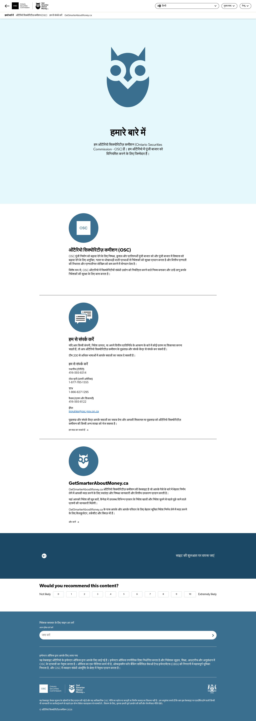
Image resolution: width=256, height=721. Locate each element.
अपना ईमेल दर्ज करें (46, 628)
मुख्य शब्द (227, 6)
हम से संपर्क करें (55, 15)
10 (190, 594)
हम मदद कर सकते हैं (77, 430)
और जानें (72, 522)
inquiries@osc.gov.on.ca (84, 411)
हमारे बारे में (9, 15)
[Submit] (213, 635)
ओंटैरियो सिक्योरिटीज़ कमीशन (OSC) (31, 15)
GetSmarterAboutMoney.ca (78, 15)
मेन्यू (243, 6)
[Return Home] (26, 6)
